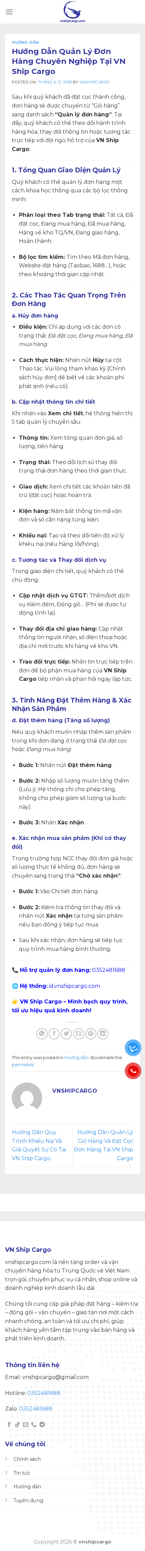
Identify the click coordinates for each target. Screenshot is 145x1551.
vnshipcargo (95, 82)
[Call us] (33, 1425)
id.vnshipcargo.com (74, 986)
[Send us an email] (25, 1425)
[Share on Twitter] (66, 1033)
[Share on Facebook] (54, 1033)
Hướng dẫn (25, 42)
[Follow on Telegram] (42, 1425)
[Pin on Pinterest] (90, 1033)
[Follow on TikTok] (17, 1425)
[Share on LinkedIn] (103, 1033)
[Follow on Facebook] (9, 1425)
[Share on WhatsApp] (42, 1033)
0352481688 (43, 1393)
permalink (23, 1064)
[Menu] (9, 11)
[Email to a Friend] (78, 1033)
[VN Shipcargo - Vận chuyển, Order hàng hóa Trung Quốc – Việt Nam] (72, 12)
